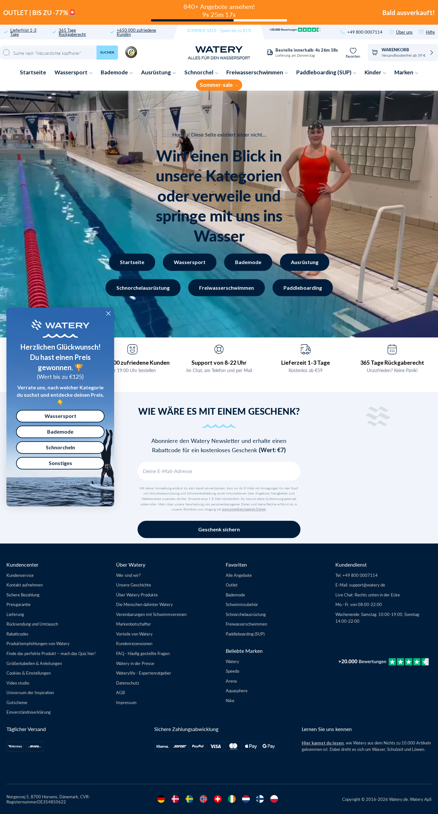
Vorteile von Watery (134, 634)
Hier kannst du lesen (323, 742)
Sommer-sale (217, 84)
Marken (404, 72)
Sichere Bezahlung (22, 595)
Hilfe (430, 32)
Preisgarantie (18, 604)
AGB (120, 692)
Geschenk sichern (219, 529)
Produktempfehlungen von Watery (38, 643)
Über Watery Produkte (137, 595)
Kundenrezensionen (134, 643)
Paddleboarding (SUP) (324, 72)
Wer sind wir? (128, 575)
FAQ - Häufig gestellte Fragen (143, 653)
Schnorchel (199, 72)
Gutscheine (16, 702)
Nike (230, 700)
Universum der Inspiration (30, 692)
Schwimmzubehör (242, 604)
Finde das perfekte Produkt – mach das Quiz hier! (51, 653)
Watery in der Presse (135, 663)
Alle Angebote (239, 575)
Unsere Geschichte (133, 585)
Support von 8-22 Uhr (219, 362)
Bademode (115, 72)
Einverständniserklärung (28, 712)
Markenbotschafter (133, 624)
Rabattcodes (17, 634)
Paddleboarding (302, 288)
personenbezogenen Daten (244, 509)
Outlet (232, 585)
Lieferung (15, 614)
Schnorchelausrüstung (143, 288)
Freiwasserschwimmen (255, 72)
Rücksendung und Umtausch (32, 624)
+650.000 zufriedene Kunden (136, 32)
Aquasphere (237, 690)
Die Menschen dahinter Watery (144, 604)
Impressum (126, 702)
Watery (232, 661)
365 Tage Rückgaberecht (72, 32)
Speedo (232, 671)
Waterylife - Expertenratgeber (143, 673)
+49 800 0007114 (365, 32)
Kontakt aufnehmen (24, 585)
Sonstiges (60, 463)
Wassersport (71, 72)
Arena (231, 681)
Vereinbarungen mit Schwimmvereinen (151, 614)
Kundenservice (20, 575)
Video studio (17, 683)
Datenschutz (127, 683)
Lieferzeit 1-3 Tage (305, 362)
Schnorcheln (60, 447)
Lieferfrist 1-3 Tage (23, 32)
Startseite (33, 72)
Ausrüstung (156, 72)
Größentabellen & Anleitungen (34, 663)
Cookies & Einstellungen (28, 673)
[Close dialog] (108, 313)
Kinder (373, 72)
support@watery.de (367, 585)
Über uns (404, 32)
